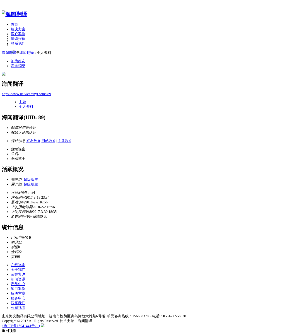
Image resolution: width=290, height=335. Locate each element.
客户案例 (18, 34)
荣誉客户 (18, 274)
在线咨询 (18, 265)
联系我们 (18, 43)
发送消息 (18, 66)
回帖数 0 (48, 141)
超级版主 (31, 179)
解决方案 (18, 29)
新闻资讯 (18, 279)
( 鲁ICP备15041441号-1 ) (21, 326)
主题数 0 (64, 141)
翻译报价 (18, 39)
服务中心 (18, 298)
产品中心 (18, 284)
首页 (14, 24)
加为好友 (18, 61)
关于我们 (18, 270)
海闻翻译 (9, 53)
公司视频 (18, 308)
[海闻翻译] (14, 14)
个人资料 (26, 106)
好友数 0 (33, 141)
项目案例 (18, 289)
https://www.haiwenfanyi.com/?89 (26, 94)
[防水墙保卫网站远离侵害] (42, 326)
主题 (22, 102)
